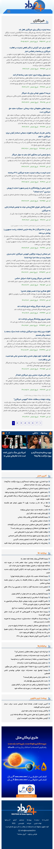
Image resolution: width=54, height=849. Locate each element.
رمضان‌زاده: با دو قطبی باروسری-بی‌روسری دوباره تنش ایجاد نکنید (26, 543)
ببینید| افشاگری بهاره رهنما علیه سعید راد (34, 558)
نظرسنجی (21, 823)
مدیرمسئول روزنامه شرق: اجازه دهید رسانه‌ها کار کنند (31, 75)
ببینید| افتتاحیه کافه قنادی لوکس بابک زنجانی (33, 517)
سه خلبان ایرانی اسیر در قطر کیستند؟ (35, 677)
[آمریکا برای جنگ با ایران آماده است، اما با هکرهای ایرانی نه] (14, 442)
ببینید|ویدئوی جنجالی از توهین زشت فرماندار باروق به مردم (28, 625)
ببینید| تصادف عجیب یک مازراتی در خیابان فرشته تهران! (29, 576)
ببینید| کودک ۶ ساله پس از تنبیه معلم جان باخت (32, 597)
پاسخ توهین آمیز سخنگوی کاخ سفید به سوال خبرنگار (31, 154)
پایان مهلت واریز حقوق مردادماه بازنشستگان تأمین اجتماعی (28, 535)
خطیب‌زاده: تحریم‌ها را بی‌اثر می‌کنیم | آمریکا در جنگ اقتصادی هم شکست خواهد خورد (27, 498)
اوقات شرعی (37, 823)
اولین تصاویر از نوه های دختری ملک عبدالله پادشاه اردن (29, 714)
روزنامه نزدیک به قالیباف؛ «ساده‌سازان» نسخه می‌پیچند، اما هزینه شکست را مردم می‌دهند (27, 620)
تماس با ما (45, 820)
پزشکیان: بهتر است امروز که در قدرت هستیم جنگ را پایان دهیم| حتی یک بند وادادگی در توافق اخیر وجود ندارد (27, 631)
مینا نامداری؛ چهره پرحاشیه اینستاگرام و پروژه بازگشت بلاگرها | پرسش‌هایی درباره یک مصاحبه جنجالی (27, 483)
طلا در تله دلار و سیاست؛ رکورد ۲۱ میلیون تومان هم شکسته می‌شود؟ (27, 504)
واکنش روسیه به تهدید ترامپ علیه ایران (34, 710)
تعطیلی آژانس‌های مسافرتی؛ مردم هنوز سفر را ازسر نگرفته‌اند (28, 524)
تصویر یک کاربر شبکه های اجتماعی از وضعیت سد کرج (30, 608)
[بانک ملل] (27, 761)
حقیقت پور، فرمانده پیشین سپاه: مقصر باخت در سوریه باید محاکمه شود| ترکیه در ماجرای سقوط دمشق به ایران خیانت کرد (27, 564)
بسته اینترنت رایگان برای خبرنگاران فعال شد (34, 29)
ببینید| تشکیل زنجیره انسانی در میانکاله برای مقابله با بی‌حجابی (27, 488)
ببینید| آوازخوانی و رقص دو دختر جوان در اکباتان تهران (30, 593)
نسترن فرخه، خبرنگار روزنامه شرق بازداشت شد (33, 306)
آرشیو (14, 820)
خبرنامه (29, 823)
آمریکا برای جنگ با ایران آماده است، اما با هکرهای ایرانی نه (14, 454)
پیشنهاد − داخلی (40, 433)
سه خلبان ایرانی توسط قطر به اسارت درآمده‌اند (32, 663)
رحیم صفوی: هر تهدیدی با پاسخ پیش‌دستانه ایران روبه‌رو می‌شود (26, 492)
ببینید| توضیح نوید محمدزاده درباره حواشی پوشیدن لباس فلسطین (27, 672)
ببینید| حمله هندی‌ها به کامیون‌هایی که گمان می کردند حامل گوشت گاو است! (27, 613)
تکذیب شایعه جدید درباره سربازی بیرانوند (34, 509)
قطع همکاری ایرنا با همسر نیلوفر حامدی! (35, 291)
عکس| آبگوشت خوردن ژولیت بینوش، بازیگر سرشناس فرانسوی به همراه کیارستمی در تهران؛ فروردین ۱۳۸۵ (27, 603)
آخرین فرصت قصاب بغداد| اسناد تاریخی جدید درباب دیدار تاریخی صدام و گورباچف (27, 706)
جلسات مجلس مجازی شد (39, 521)
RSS (13, 823)
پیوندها (29, 820)
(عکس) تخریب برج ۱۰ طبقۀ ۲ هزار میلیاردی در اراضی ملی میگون (26, 666)
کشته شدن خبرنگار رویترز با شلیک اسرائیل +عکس (32, 278)
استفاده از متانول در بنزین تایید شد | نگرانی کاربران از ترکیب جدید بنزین (27, 571)
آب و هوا (7, 820)
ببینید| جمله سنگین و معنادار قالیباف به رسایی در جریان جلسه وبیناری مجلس (27, 582)
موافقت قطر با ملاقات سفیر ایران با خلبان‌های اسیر (31, 532)
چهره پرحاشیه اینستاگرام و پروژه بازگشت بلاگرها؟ (41, 454)
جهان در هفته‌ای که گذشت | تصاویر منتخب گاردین (30, 539)
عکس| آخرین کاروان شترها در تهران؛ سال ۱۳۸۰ (32, 636)
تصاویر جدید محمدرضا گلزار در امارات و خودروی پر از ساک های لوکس (27, 588)
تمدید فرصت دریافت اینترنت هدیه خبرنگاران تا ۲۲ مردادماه (29, 172)
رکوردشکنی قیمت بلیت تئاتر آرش (37, 513)
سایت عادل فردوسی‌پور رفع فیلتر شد (36, 681)
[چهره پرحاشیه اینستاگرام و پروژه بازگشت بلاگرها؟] (40, 442)
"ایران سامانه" (21, 834)
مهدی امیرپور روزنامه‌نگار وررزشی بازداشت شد (34, 319)
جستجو (21, 820)
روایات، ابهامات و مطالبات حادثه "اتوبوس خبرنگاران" (32, 399)
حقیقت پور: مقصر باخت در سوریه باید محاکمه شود (31, 688)
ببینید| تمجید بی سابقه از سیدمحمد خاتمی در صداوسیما (29, 659)
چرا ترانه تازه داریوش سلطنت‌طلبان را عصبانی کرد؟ (31, 651)
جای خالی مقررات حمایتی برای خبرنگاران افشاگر (33, 375)
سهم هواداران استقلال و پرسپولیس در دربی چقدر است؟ (29, 528)
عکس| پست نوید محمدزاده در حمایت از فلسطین (31, 655)
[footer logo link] (26, 811)
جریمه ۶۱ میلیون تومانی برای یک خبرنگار (36, 93)
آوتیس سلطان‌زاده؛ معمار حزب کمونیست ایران (32, 718)
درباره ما (36, 820)
